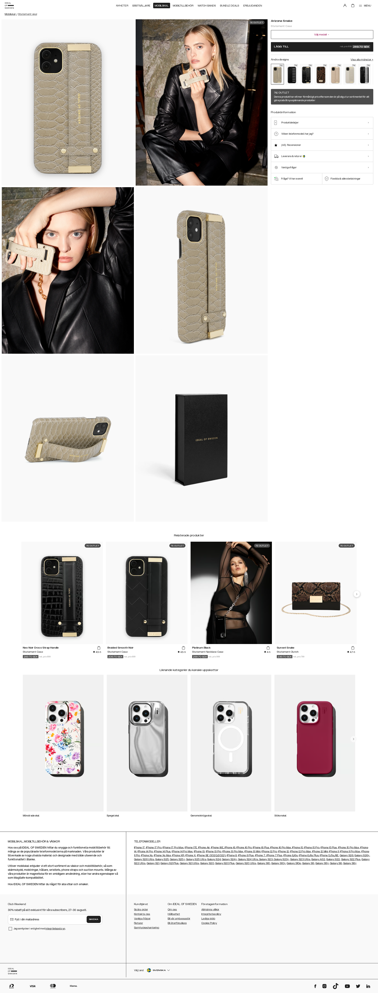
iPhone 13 (199, 851)
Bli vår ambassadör (179, 918)
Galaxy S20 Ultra (246, 863)
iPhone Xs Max (162, 855)
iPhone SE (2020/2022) (211, 855)
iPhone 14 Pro (145, 851)
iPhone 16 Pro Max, (281, 847)
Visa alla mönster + (362, 59)
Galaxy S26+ (361, 855)
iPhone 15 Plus (329, 847)
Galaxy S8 (336, 863)
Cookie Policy (209, 923)
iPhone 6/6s (291, 855)
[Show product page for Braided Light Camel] (335, 74)
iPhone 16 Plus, (261, 847)
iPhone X (190, 855)
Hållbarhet (174, 914)
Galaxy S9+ (322, 863)
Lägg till (321, 46)
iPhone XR (178, 855)
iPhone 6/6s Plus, (309, 855)
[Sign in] (345, 5)
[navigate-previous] (357, 594)
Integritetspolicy (211, 914)
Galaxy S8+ (350, 863)
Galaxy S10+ (278, 863)
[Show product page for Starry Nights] (364, 74)
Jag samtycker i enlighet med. (40, 928)
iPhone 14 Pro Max (182, 851)
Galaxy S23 (265, 859)
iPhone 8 (232, 855)
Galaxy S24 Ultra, (248, 859)
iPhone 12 (283, 851)
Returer (138, 923)
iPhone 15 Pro (311, 847)
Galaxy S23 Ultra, (300, 859)
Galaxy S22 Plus (350, 859)
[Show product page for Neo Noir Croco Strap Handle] (306, 74)
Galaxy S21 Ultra (189, 863)
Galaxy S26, (347, 855)
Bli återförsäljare (177, 923)
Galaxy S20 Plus (225, 863)
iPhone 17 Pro (153, 847)
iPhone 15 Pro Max (348, 847)
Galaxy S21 (153, 863)
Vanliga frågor (142, 918)
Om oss (172, 909)
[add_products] (98, 648)
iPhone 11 (334, 851)
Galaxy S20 (207, 863)
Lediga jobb (208, 918)
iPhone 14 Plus (162, 851)
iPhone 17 (139, 847)
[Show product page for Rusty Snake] (320, 74)
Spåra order (141, 909)
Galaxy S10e (294, 863)
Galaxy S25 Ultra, (196, 859)
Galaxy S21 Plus (169, 863)
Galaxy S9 (308, 863)
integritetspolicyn (55, 928)
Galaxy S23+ (281, 859)
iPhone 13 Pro (213, 851)
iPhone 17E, (191, 847)
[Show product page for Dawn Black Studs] (291, 74)
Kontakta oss (142, 914)
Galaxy (315, 859)
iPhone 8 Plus (246, 855)
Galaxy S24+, (229, 859)
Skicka (93, 919)
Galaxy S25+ (177, 859)
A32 (322, 859)
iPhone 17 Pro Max (173, 847)
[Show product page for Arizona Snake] (277, 74)
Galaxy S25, (162, 859)
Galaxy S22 (333, 859)
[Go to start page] (9, 5)
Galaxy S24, (214, 859)
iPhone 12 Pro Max (300, 851)
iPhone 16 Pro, (244, 847)
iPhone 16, (230, 847)
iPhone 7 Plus (274, 855)
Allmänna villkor (210, 909)
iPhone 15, (297, 847)
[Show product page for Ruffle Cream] (349, 74)
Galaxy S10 (263, 863)
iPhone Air (204, 847)
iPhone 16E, (218, 847)
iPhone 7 (260, 855)
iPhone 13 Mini (252, 851)
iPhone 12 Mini (320, 851)
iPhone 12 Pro (269, 851)
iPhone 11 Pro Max (350, 851)
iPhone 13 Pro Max (232, 851)
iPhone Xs (147, 855)
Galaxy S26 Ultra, (144, 859)
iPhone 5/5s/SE (329, 855)
